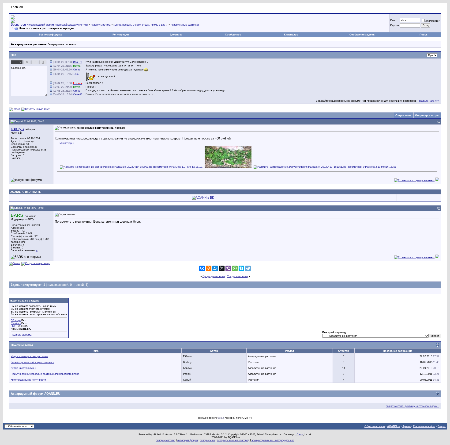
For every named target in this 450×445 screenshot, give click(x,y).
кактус (17, 128)
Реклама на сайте (424, 426)
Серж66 (77, 94)
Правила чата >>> (428, 100)
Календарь (291, 34)
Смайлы (16, 323)
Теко (76, 74)
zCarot (299, 434)
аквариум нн (207, 440)
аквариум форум (187, 440)
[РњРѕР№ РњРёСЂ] (215, 268)
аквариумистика (165, 440)
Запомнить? (432, 20)
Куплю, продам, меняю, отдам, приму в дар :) (140, 24)
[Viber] (228, 268)
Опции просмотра (427, 115)
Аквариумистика (100, 24)
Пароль (394, 25)
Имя (392, 20)
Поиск (424, 34)
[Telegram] (248, 268)
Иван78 (77, 62)
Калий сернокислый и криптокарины (32, 362)
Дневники (176, 34)
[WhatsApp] (235, 268)
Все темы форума (50, 34)
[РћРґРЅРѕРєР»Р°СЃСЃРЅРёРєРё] (208, 268)
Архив (406, 426)
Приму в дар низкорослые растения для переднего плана (45, 373)
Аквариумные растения (185, 24)
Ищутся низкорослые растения (29, 356)
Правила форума (21, 334)
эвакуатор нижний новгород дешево (272, 440)
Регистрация (120, 34)
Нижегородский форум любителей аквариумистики (57, 24)
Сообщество (233, 34)
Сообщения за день (362, 34)
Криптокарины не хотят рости (28, 379)
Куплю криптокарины (23, 368)
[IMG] (14, 326)
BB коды (16, 320)
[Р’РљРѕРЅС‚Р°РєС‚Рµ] (202, 268)
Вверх (442, 426)
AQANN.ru (393, 426)
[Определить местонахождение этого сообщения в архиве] (51, 62)
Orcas (76, 69)
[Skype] (241, 268)
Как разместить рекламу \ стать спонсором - (412, 406)
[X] (222, 268)
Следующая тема (237, 276)
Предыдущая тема (213, 276)
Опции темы (403, 115)
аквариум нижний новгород (233, 440)
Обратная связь (374, 426)
